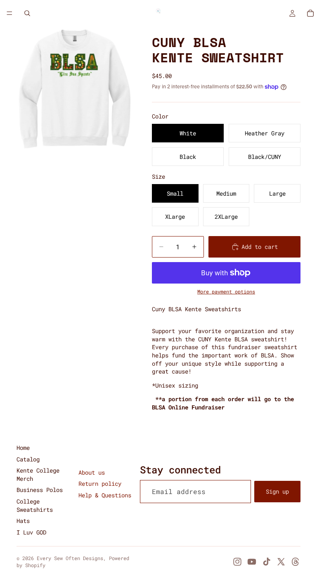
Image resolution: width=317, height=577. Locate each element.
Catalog (28, 459)
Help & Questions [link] (104, 495)
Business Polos (40, 490)
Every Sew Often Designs (70, 558)
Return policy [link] (99, 483)
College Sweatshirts (35, 505)
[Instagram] (237, 562)
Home (23, 448)
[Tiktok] (267, 562)
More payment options (226, 291)
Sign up (277, 491)
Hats (23, 521)
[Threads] (295, 562)
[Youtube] (252, 562)
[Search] (27, 13)
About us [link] (91, 472)
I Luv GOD (31, 532)
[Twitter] (281, 562)
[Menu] (9, 13)
